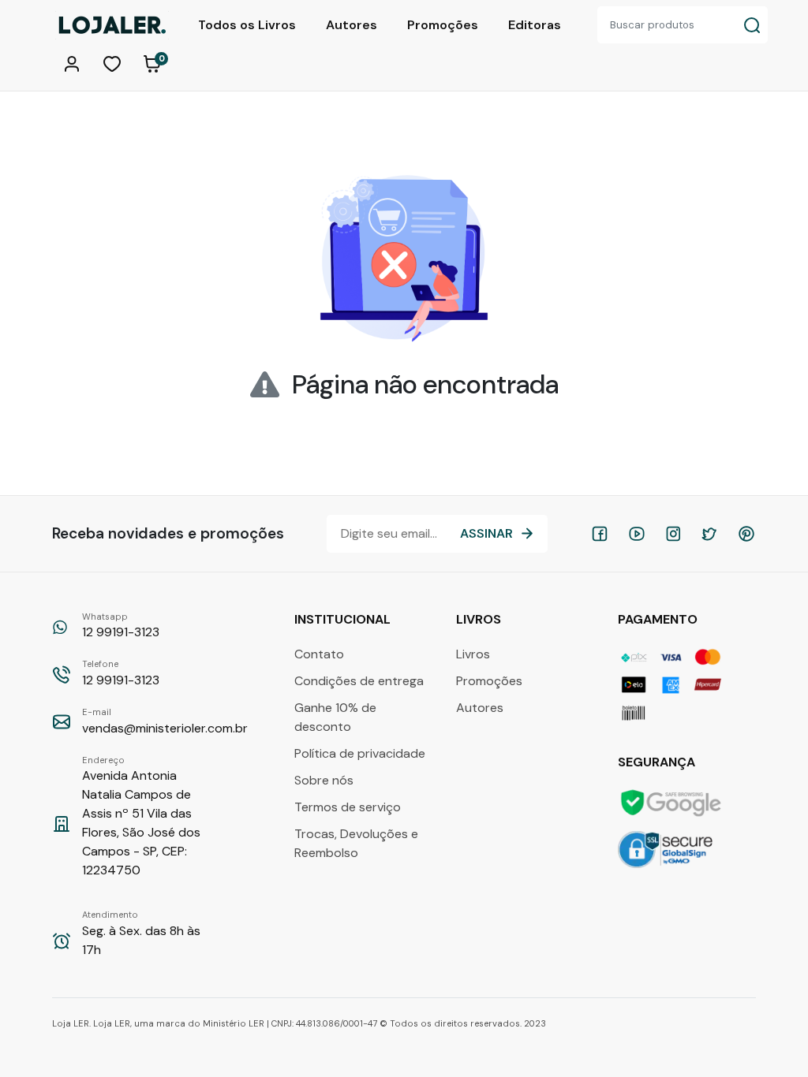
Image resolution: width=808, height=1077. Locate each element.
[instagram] (673, 533)
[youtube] (636, 533)
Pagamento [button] (659, 619)
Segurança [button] (658, 762)
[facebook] (599, 533)
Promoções (442, 25)
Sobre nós (324, 780)
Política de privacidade (359, 753)
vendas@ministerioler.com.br (165, 721)
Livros (473, 654)
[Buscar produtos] (752, 24)
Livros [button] (480, 619)
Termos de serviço (347, 807)
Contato (319, 654)
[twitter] (709, 533)
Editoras (534, 25)
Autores (351, 25)
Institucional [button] (344, 619)
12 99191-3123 (120, 626)
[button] (73, 62)
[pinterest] (746, 533)
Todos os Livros (247, 25)
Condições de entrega (359, 681)
